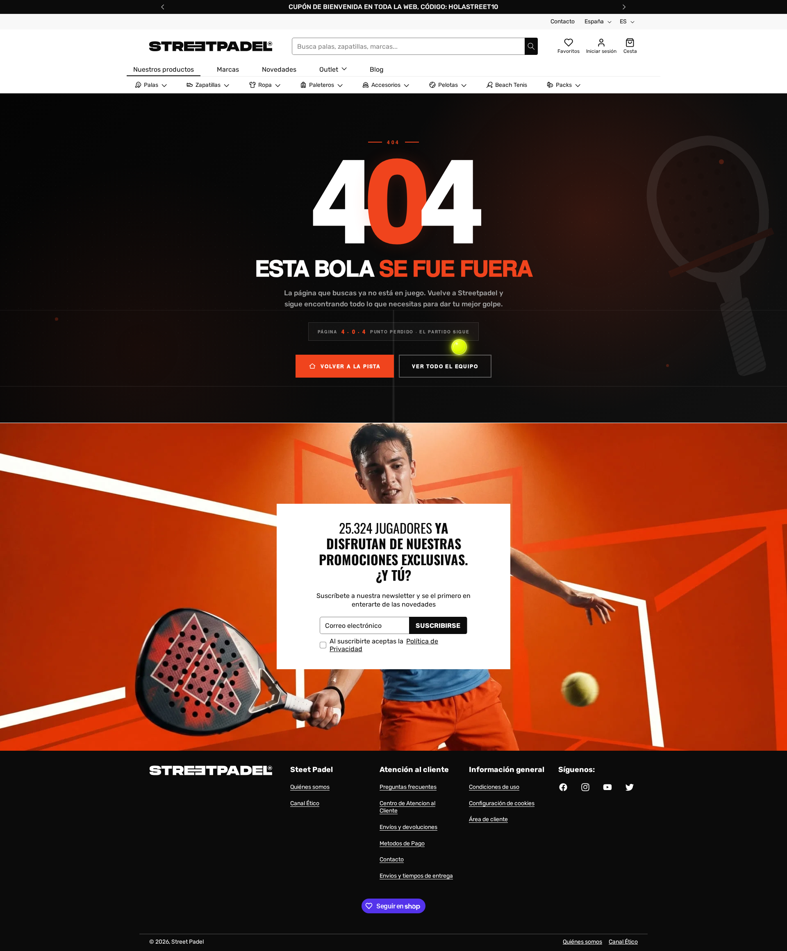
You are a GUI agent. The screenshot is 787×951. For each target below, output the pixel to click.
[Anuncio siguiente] (624, 7)
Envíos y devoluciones (408, 827)
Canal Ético (304, 803)
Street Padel (187, 941)
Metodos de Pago (402, 843)
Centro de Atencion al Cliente (407, 807)
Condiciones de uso (494, 786)
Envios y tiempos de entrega (416, 875)
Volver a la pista (351, 366)
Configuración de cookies (502, 803)
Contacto (562, 21)
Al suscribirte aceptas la (384, 645)
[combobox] (414, 46)
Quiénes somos (310, 786)
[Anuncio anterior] (163, 7)
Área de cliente (488, 819)
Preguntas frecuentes (408, 786)
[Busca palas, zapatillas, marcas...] (531, 46)
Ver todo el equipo (445, 366)
